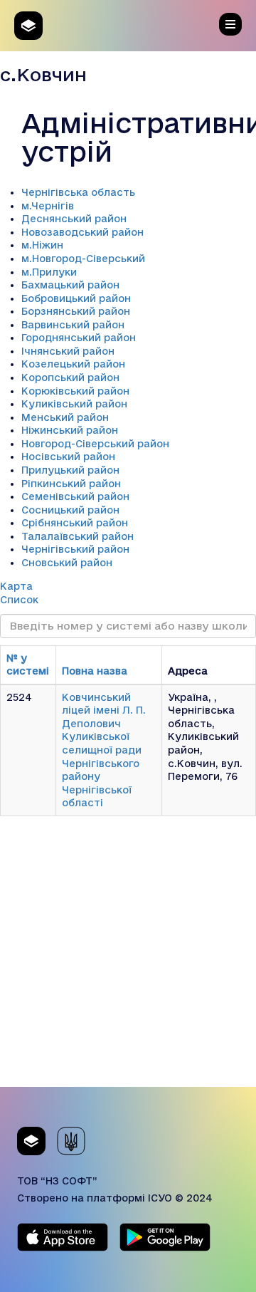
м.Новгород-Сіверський (83, 258)
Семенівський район (75, 496)
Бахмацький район (70, 285)
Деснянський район (74, 218)
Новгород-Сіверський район (95, 443)
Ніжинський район (69, 430)
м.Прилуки (49, 272)
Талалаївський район (77, 536)
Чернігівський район (75, 549)
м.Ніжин (42, 245)
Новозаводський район (82, 232)
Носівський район (68, 456)
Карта (16, 586)
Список (19, 599)
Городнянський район (78, 337)
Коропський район (70, 377)
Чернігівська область (78, 192)
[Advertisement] (128, 958)
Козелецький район (73, 364)
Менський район (65, 417)
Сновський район (66, 562)
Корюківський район (75, 391)
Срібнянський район (74, 522)
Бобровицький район (76, 298)
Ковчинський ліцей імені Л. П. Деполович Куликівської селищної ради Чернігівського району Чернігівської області (104, 750)
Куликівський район (74, 404)
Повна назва (94, 671)
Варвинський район (72, 324)
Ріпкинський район (71, 483)
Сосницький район (70, 510)
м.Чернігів (47, 206)
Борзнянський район (75, 311)
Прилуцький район (70, 470)
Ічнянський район (67, 351)
